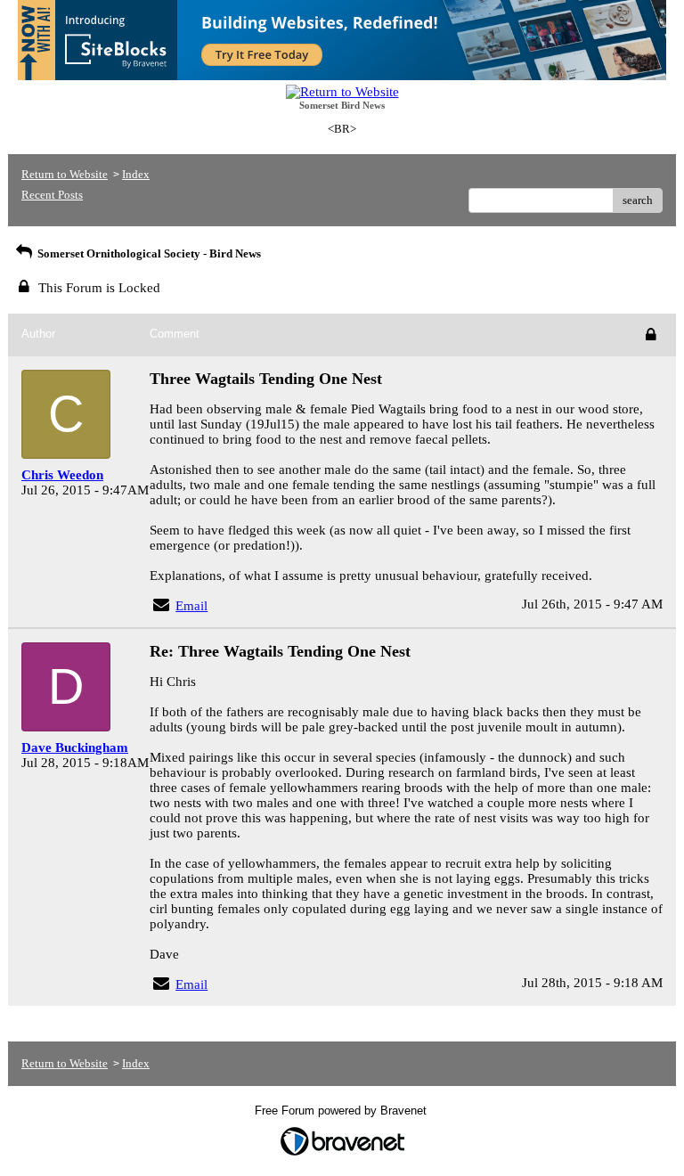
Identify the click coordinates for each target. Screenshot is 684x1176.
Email (191, 606)
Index (136, 174)
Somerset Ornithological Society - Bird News (148, 253)
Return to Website (64, 174)
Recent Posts (52, 194)
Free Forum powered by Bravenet (342, 1110)
